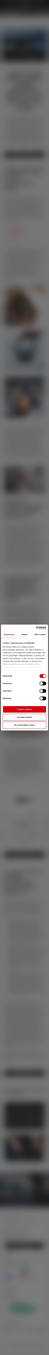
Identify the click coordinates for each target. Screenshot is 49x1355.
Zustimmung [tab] (9, 634)
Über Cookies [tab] (40, 634)
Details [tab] (24, 634)
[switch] (42, 683)
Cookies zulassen (24, 709)
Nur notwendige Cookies (24, 725)
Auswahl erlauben (24, 717)
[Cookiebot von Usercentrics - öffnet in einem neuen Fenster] (35, 627)
